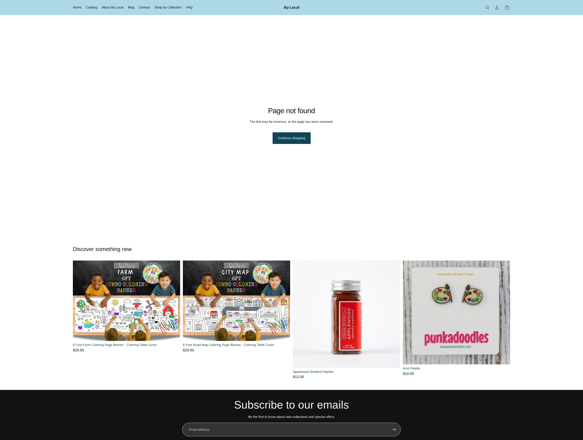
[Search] (487, 8)
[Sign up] (394, 429)
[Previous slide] (80, 301)
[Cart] (507, 8)
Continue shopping (291, 138)
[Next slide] (173, 301)
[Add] (173, 334)
